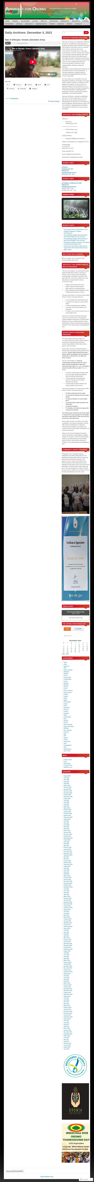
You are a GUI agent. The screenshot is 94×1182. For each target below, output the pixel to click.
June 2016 (66, 955)
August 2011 (67, 1035)
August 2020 (67, 866)
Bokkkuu (66, 673)
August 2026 (67, 776)
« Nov (63, 653)
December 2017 (68, 922)
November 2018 (68, 904)
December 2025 (68, 791)
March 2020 (67, 875)
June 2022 (66, 842)
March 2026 (67, 785)
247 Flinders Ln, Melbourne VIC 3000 (71, 183)
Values (35, 21)
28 (67, 652)
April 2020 (66, 873)
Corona (65, 681)
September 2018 (68, 907)
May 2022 (66, 843)
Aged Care (66, 666)
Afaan (65, 664)
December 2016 (68, 943)
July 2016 (66, 953)
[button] (71, 213)
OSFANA (66, 728)
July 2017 (66, 930)
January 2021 (67, 860)
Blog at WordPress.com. (47, 1176)
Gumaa (66, 703)
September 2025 (68, 796)
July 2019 (66, 889)
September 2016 (68, 949)
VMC (65, 747)
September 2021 (68, 855)
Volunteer (25, 21)
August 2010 (67, 1047)
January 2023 (67, 832)
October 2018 (67, 906)
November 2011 (68, 1032)
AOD (65, 668)
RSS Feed (67, 19)
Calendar (78, 629)
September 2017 (68, 926)
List (67, 629)
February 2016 (67, 962)
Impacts (44, 21)
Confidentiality (67, 679)
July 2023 (66, 823)
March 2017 (67, 938)
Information (67, 707)
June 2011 (66, 1037)
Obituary (66, 720)
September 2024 (68, 817)
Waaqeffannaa (67, 749)
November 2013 (68, 1013)
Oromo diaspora (68, 724)
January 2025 (67, 811)
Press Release (68, 730)
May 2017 (66, 934)
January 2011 (67, 1045)
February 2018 (67, 919)
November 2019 (68, 883)
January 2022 (67, 849)
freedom (66, 696)
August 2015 (67, 973)
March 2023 (67, 830)
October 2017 (67, 924)
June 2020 (66, 870)
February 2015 (67, 985)
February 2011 (67, 1043)
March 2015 (67, 983)
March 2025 (67, 808)
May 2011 (66, 1039)
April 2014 (66, 1003)
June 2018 (66, 913)
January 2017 (67, 941)
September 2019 (68, 887)
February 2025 (67, 809)
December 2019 (68, 881)
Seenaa (66, 737)
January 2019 (67, 900)
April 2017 (66, 936)
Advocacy (29, 24)
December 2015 (68, 966)
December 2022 (68, 834)
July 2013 (66, 1020)
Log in (65, 761)
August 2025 (67, 798)
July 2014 (66, 998)
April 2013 (66, 1026)
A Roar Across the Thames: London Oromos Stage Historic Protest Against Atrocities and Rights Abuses (75, 247)
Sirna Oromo (67, 741)
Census (66, 675)
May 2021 (66, 857)
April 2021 (66, 858)
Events (69, 24)
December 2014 (68, 988)
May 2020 (66, 872)
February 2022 (67, 847)
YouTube (86, 19)
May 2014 (66, 1002)
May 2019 (66, 892)
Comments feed (68, 765)
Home (7, 21)
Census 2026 (67, 677)
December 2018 (68, 902)
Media (65, 715)
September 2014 (68, 994)
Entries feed (67, 763)
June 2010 (66, 1049)
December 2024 (68, 813)
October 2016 (67, 947)
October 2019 (67, 885)
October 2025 (67, 794)
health (65, 705)
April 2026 (66, 783)
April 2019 (66, 894)
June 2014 (66, 1000)
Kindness (66, 709)
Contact (78, 24)
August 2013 (67, 1019)
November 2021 (68, 853)
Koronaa (66, 711)
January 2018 (67, 921)
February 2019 (67, 898)
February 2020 (67, 877)
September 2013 (68, 1017)
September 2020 (68, 864)
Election (66, 686)
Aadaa (65, 662)
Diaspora (66, 685)
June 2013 (66, 1022)
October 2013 (67, 1015)
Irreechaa (65, 21)
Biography (66, 671)
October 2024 (67, 815)
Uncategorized (14, 98)
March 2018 (67, 917)
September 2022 (68, 838)
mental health (67, 717)
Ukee (65, 743)
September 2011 (68, 1034)
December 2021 (68, 851)
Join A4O (60, 24)
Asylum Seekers (68, 670)
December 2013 (68, 1011)
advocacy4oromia (22, 43)
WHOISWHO (9, 24)
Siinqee (66, 739)
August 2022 (67, 840)
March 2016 (67, 960)
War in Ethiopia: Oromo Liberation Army (25, 40)
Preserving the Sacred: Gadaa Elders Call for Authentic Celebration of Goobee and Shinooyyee (76, 231)
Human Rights (41, 24)
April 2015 (66, 981)
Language (66, 713)
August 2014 (67, 996)
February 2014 (67, 1007)
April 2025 (66, 806)
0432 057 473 (65, 170)
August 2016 (67, 951)
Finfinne (66, 694)
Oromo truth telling (69, 726)
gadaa (65, 698)
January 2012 (67, 1030)
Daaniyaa (66, 683)
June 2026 (66, 779)
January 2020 (67, 879)
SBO (65, 734)
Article (19, 24)
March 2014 (67, 1005)
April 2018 (66, 915)
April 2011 (66, 1041)
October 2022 (67, 836)
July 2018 (66, 911)
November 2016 (68, 945)
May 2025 (66, 804)
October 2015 (67, 970)
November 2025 (68, 793)
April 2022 (66, 845)
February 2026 (67, 787)
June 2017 (66, 932)
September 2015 (68, 971)
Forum (52, 24)
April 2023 (66, 828)
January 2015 (67, 986)
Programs (54, 21)
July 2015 (66, 975)
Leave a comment (54, 101)
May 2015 (66, 979)
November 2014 (68, 990)
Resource (76, 21)
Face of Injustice (68, 690)
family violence (68, 692)
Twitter (80, 19)
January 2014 (67, 1009)
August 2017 (67, 928)
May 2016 (66, 956)
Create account (68, 759)
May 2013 (66, 1024)
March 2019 (67, 896)
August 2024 (67, 819)
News (65, 719)
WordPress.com (68, 767)
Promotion (66, 732)
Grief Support (67, 702)
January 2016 (67, 964)
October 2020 (67, 862)
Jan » (67, 653)
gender (65, 700)
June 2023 (66, 825)
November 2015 (68, 968)
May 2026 (66, 781)
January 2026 (67, 789)
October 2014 (67, 992)
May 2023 (66, 826)
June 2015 (66, 977)
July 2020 (66, 868)
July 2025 (66, 800)
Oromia (15, 21)
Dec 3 (8, 43)
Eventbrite (76, 636)
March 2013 (67, 1028)
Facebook (73, 19)
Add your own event (67, 635)
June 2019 (66, 890)
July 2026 (66, 778)
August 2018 (67, 909)
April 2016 (66, 958)
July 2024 (66, 821)
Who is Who (67, 751)
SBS (65, 735)
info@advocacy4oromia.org (69, 172)
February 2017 (67, 939)
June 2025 (66, 802)
